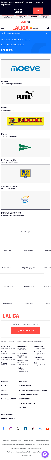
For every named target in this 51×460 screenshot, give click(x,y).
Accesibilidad (30, 444)
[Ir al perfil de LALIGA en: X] (18, 429)
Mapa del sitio (16, 440)
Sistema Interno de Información (13, 444)
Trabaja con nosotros (42, 440)
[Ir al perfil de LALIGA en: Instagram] (11, 429)
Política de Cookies (34, 448)
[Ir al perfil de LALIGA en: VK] (40, 429)
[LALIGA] (21, 28)
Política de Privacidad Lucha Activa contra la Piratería (25, 452)
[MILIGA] (47, 28)
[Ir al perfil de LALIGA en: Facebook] (3, 429)
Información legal (43, 444)
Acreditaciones (28, 440)
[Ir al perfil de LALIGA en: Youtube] (48, 429)
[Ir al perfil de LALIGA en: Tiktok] (33, 429)
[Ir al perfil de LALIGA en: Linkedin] (25, 429)
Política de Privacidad (18, 448)
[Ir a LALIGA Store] (25, 22)
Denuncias (5, 440)
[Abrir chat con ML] (45, 454)
